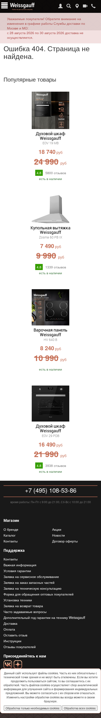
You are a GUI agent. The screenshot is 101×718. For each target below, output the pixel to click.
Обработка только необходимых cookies (32, 708)
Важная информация (20, 565)
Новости (58, 535)
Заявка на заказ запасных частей (29, 582)
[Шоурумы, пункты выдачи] (77, 6)
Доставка (10, 623)
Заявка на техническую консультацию (33, 588)
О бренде (11, 529)
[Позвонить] (93, 6)
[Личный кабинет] (60, 6)
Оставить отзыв (15, 635)
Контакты (11, 541)
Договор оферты (65, 541)
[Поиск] (69, 6)
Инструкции (12, 641)
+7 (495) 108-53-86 (50, 490)
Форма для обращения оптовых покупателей (39, 594)
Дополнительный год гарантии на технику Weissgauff (44, 617)
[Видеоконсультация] (85, 6)
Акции (56, 529)
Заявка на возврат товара (23, 605)
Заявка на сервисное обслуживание (31, 576)
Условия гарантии (17, 570)
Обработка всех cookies (80, 708)
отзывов (55, 172)
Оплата (9, 629)
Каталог (10, 535)
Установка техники (18, 600)
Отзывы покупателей (20, 646)
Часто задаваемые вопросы (25, 611)
